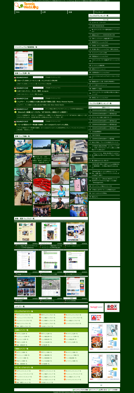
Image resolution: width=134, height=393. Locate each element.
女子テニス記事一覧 (22, 333)
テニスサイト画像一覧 (22, 358)
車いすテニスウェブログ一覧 (73, 314)
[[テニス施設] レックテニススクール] (51, 296)
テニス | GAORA (71, 301)
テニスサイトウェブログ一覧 (24, 320)
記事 (44, 12)
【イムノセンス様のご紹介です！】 (102, 117)
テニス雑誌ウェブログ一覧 (73, 320)
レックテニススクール (48, 301)
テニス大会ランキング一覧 (48, 379)
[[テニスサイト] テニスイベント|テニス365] (51, 269)
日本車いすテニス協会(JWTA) (100, 45)
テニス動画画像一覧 (46, 358)
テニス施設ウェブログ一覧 (48, 317)
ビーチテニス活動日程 (98, 65)
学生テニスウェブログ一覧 (24, 323)
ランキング (99, 12)
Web (17, 12)
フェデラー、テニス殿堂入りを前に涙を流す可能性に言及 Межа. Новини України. (40, 105)
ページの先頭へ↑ (114, 389)
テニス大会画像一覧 (46, 361)
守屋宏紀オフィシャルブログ (100, 56)
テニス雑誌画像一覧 (71, 358)
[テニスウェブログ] (26, 9)
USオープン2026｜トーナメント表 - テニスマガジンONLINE (37, 80)
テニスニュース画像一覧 (23, 355)
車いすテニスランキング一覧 (73, 371)
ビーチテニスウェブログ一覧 (73, 323)
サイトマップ (94, 389)
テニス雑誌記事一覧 (71, 339)
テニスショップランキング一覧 (74, 374)
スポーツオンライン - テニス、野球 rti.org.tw (30, 94)
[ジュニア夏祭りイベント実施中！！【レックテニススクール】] (23, 160)
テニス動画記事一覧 (46, 339)
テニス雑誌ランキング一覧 (73, 376)
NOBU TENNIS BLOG (98, 26)
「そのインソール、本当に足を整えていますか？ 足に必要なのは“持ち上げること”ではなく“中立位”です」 (106, 155)
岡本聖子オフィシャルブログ (100, 42)
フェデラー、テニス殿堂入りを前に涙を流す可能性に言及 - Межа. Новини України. (45, 101)
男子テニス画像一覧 (46, 352)
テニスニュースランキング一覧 (25, 374)
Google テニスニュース (24, 274)
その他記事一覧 (45, 345)
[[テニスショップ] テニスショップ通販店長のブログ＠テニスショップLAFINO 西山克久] (51, 241)
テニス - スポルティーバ (73, 246)
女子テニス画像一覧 (22, 352)
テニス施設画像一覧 (46, 355)
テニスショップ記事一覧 (72, 336)
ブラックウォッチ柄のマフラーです (102, 186)
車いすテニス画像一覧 (72, 352)
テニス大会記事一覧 (46, 342)
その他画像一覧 (45, 363)
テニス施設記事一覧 (46, 336)
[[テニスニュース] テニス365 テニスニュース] (75, 269)
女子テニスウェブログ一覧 (24, 314)
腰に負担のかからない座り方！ (100, 160)
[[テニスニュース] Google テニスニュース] (26, 269)
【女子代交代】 (96, 135)
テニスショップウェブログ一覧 (74, 317)
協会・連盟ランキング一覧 (24, 382)
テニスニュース (38, 77)
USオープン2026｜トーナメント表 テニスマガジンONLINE (34, 84)
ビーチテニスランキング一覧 (73, 379)
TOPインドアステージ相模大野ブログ (102, 38)
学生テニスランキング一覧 (24, 379)
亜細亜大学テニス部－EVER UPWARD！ (103, 81)
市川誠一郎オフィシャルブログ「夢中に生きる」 (105, 49)
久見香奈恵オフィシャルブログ (100, 72)
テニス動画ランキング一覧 (48, 376)
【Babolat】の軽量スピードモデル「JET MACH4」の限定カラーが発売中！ (42, 112)
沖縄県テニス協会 (97, 88)
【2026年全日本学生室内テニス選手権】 (103, 110)
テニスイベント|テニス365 (49, 274)
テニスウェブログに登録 (81, 389)
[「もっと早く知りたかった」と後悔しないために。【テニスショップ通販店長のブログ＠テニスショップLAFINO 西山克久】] (79, 151)
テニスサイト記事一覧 (22, 339)
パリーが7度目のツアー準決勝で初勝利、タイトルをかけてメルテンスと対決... (43, 124)
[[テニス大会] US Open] (26, 296)
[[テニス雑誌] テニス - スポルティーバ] (75, 241)
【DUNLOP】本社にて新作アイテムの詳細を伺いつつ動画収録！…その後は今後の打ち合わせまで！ (106, 166)
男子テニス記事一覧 (46, 333)
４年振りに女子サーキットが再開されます (104, 189)
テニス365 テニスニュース (74, 274)
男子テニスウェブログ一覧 (48, 314)
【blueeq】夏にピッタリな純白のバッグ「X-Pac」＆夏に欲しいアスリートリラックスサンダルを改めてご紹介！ (105, 173)
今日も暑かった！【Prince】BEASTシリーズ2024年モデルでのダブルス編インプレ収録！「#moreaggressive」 (104, 180)
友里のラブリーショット (99, 69)
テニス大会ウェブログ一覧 (48, 323)
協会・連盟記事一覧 (22, 345)
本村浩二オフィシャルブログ (100, 97)
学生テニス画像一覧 (22, 361)
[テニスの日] (104, 385)
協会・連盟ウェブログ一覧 (24, 326)
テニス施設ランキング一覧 (48, 374)
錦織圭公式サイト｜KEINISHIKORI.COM (103, 35)
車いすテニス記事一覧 (72, 333)
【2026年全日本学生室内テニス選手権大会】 (104, 114)
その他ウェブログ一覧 (47, 326)
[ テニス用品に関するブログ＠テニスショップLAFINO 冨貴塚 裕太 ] (64, 109)
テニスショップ (38, 108)
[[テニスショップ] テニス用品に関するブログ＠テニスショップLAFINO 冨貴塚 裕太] (26, 241)
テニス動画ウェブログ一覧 (48, 320)
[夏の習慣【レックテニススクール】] (60, 176)
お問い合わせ (103, 389)
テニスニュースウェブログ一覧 (25, 317)
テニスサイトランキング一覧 (24, 376)
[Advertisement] (51, 29)
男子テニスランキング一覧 (48, 371)
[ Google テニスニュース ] (53, 77)
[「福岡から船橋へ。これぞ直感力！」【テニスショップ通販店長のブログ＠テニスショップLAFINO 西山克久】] (23, 193)
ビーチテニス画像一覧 (72, 361)
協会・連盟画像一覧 (22, 363)
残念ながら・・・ (97, 197)
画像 (70, 12)
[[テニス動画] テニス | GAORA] (75, 296)
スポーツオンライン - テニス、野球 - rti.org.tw (32, 91)
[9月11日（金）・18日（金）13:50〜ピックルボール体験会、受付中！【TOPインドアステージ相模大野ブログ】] (42, 159)
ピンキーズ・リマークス (99, 22)
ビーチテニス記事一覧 (72, 342)
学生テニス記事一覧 (22, 342)
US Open (20, 301)
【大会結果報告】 (97, 131)
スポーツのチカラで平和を (99, 193)
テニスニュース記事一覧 (23, 336)
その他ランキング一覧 (47, 382)
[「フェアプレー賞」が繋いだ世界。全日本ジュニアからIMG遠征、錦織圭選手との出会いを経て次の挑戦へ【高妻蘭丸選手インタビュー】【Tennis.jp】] (60, 190)
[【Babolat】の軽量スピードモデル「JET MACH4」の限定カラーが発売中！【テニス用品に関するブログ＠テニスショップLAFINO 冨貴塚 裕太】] (23, 146)
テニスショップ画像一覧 (72, 355)
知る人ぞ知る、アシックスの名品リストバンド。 (105, 142)
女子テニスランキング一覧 (24, 371)
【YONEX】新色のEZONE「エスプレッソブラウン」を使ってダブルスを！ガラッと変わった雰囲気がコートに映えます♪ (105, 147)
